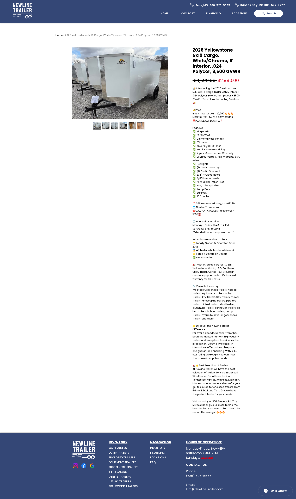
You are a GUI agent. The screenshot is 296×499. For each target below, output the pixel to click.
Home (59, 35)
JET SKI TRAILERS (120, 481)
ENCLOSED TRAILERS (122, 457)
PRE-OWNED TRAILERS (123, 486)
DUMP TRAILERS (119, 453)
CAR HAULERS (118, 448)
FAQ (153, 462)
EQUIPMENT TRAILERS (123, 462)
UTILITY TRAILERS (120, 477)
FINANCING (157, 453)
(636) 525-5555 (198, 476)
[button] (240, 13)
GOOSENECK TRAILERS (123, 467)
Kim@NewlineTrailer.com (204, 489)
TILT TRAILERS (118, 472)
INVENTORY (157, 448)
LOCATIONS (158, 457)
